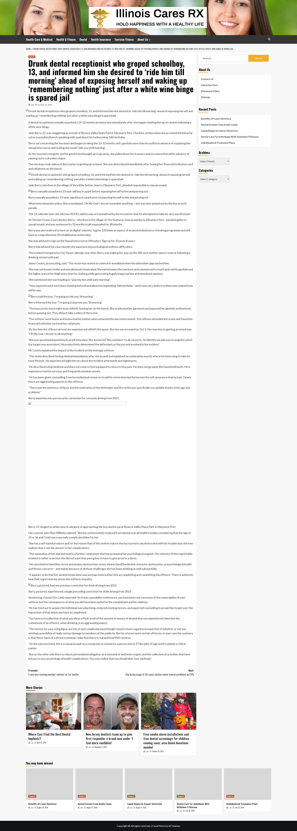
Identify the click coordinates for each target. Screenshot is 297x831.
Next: (160, 672)
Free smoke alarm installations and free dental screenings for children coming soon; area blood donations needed (166, 740)
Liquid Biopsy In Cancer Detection (219, 130)
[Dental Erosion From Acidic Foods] (99, 784)
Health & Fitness (66, 39)
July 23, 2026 (239, 807)
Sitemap (205, 97)
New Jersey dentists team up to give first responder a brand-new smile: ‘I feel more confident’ (109, 738)
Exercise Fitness (124, 39)
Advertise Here (209, 85)
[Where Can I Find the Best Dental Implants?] (53, 711)
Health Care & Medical (39, 39)
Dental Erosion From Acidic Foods (219, 124)
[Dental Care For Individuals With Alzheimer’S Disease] (198, 784)
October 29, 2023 (158, 751)
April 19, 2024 (41, 742)
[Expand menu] (150, 40)
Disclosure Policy (210, 91)
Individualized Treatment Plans (218, 142)
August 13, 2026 (91, 807)
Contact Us (207, 79)
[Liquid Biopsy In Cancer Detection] (148, 784)
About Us (143, 39)
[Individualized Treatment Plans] (247, 784)
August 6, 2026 (141, 807)
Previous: (53, 672)
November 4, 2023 (101, 747)
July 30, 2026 (190, 811)
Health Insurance (101, 39)
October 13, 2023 (45, 105)
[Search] (269, 39)
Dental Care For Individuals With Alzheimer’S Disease (230, 136)
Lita (32, 105)
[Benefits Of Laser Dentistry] (49, 784)
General (32, 796)
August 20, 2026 (42, 807)
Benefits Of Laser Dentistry (216, 118)
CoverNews (158, 825)
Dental (83, 39)
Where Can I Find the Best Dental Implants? (49, 736)
